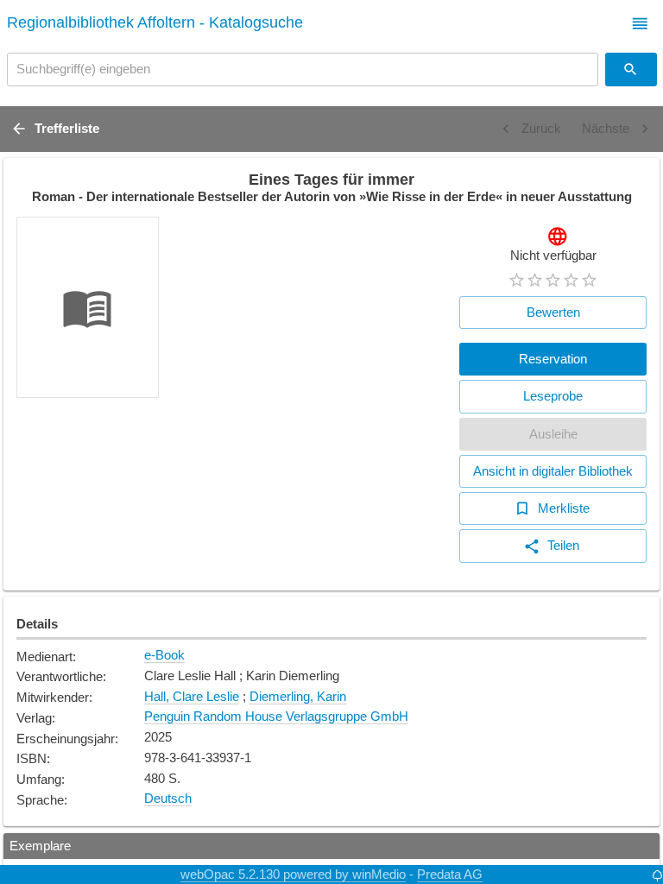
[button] (640, 24)
